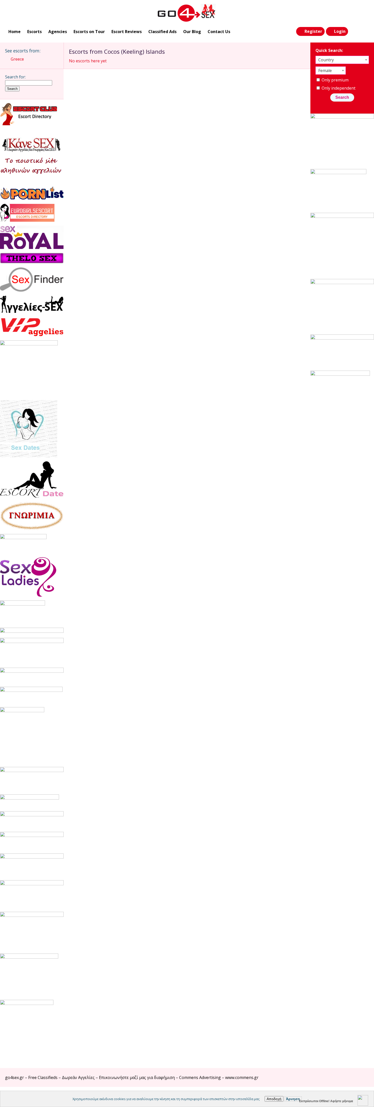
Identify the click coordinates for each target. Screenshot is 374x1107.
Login (340, 31)
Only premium (335, 80)
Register (313, 31)
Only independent (338, 88)
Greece (17, 59)
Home (14, 31)
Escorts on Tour (89, 31)
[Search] (353, 31)
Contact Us (219, 31)
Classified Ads (162, 31)
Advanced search (345, 105)
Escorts (34, 31)
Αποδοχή (274, 1099)
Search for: (15, 77)
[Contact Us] (364, 31)
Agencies (57, 31)
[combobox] (342, 60)
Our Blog (192, 31)
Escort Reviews (126, 31)
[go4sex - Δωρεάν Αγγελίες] (187, 13)
